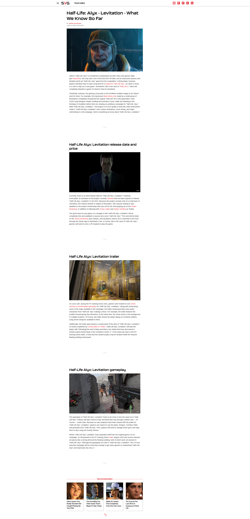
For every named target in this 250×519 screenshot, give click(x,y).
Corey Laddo (105, 209)
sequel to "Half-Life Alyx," (115, 84)
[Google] (187, 3)
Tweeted (110, 198)
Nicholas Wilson (75, 23)
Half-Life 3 (124, 86)
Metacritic (76, 79)
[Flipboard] (178, 3)
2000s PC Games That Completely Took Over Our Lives (113, 504)
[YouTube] (174, 3)
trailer (111, 437)
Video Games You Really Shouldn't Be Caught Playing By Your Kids (74, 505)
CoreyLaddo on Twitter (96, 327)
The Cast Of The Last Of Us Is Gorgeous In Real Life (132, 505)
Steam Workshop (81, 219)
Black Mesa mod (109, 96)
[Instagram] (183, 3)
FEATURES (79, 3)
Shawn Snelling (120, 209)
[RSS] (192, 3)
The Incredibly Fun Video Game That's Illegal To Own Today (94, 504)
